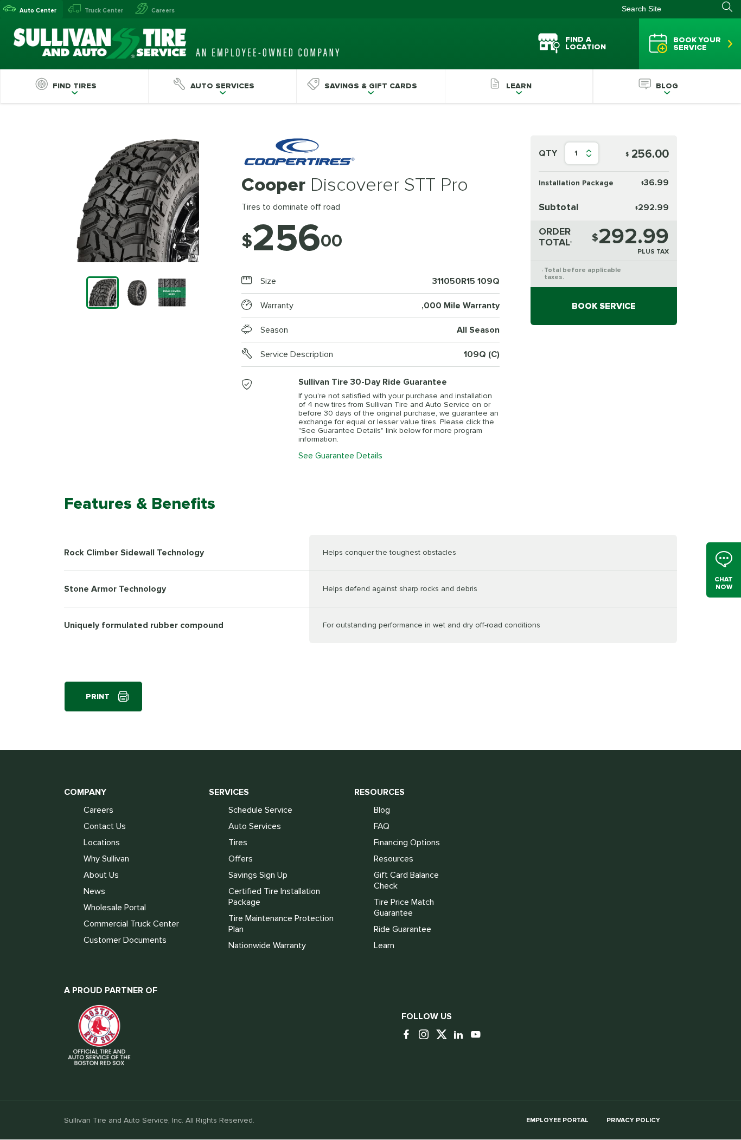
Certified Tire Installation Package (274, 897)
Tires (237, 842)
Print (98, 696)
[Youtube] (478, 1035)
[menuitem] (74, 86)
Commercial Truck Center (131, 923)
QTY (548, 153)
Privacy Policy (633, 1120)
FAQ (381, 826)
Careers (163, 10)
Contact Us (105, 826)
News (94, 891)
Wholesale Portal (115, 907)
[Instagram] (426, 1035)
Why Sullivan (106, 858)
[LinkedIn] (461, 1035)
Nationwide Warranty (267, 945)
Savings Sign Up (258, 875)
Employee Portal (557, 1120)
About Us (101, 875)
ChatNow (723, 583)
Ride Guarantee (402, 929)
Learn (384, 945)
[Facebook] (409, 1035)
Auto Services (254, 826)
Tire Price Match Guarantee (404, 907)
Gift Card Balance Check (406, 880)
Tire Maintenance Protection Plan (281, 924)
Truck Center (104, 10)
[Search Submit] (731, 7)
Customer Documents (125, 940)
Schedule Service (260, 810)
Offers (240, 858)
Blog (382, 810)
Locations (102, 842)
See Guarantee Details (340, 455)
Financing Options (407, 842)
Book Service (604, 306)
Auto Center (38, 10)
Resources (393, 858)
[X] (443, 1035)
